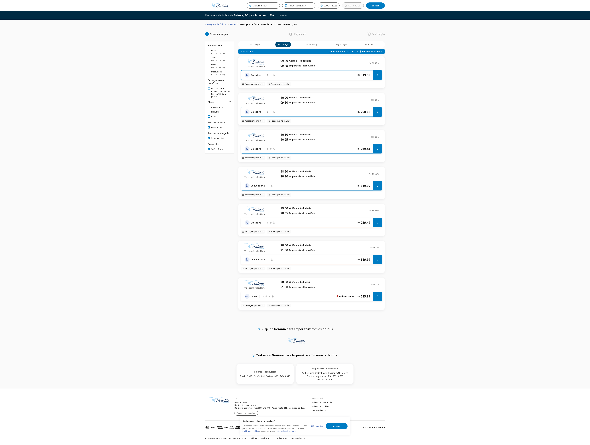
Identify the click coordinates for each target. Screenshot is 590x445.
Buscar (375, 5)
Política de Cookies (320, 406)
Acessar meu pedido (246, 413)
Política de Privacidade (322, 402)
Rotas (233, 24)
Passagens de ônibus (215, 24)
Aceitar (336, 426)
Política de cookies (250, 431)
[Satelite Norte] (218, 5)
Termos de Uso (319, 410)
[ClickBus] (213, 402)
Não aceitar (317, 426)
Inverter (283, 15)
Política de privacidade (286, 431)
